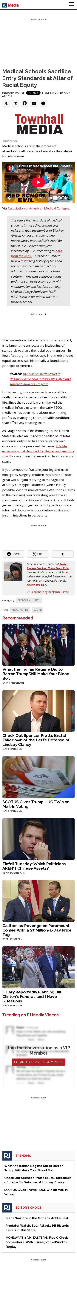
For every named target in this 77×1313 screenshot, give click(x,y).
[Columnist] (14, 571)
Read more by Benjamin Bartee (49, 592)
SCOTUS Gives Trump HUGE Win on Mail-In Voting (35, 804)
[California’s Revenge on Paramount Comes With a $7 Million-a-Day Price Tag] (38, 900)
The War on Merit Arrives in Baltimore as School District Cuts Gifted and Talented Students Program (40, 379)
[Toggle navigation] (71, 4)
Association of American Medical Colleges (38, 208)
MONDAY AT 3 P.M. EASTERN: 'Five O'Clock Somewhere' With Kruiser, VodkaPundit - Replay (37, 1242)
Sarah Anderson (13, 683)
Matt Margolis (12, 749)
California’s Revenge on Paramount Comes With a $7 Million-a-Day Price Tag (37, 930)
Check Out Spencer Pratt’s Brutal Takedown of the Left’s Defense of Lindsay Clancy (36, 740)
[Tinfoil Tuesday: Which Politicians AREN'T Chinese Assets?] (38, 838)
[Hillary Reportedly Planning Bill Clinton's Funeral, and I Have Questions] (38, 967)
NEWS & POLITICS (29, 600)
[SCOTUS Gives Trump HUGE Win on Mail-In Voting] (38, 777)
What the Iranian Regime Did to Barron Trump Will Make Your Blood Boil (35, 674)
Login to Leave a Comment (38, 1062)
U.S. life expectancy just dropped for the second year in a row (38, 451)
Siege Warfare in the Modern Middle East (37, 1218)
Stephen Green (12, 939)
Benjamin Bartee (13, 92)
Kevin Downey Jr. (13, 873)
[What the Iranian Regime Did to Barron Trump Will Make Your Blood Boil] (38, 644)
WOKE (38, 609)
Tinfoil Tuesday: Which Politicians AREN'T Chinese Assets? (34, 866)
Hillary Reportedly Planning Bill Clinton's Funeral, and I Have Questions (31, 996)
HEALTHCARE (20, 609)
